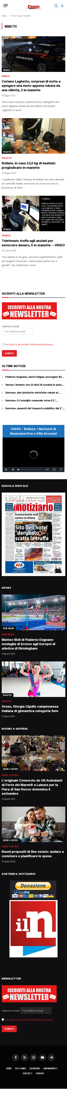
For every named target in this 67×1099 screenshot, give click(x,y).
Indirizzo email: (11, 1010)
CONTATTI (27, 1073)
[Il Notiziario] (33, 5)
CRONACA (7, 229)
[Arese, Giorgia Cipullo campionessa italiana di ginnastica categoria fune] (33, 679)
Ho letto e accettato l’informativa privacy (29, 344)
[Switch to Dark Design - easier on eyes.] (56, 6)
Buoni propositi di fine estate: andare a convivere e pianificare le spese (33, 853)
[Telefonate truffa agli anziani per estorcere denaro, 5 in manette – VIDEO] (33, 213)
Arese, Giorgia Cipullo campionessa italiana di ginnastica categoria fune (30, 708)
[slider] (29, 469)
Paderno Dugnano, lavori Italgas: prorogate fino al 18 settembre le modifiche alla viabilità (34, 379)
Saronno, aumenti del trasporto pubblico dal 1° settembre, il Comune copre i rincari (33, 410)
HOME (9, 1068)
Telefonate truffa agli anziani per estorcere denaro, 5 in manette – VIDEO (33, 243)
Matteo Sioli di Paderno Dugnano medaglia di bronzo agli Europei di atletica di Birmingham (28, 644)
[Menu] (5, 5)
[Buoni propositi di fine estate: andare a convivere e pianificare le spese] (33, 824)
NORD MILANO (8, 628)
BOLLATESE (7, 151)
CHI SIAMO (20, 1068)
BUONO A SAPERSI (10, 769)
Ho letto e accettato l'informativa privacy (29, 1019)
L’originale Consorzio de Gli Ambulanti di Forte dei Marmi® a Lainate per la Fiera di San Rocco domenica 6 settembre (32, 787)
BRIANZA (6, 70)
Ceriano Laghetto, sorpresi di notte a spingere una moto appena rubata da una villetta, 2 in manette (31, 85)
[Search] (62, 5)
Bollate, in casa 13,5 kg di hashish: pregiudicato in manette (29, 165)
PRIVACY (40, 1073)
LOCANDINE (34, 1068)
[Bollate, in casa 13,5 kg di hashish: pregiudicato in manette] (33, 136)
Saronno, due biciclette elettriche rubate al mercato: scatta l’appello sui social (31, 394)
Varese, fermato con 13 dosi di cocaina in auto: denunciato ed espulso (33, 386)
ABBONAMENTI (50, 1068)
